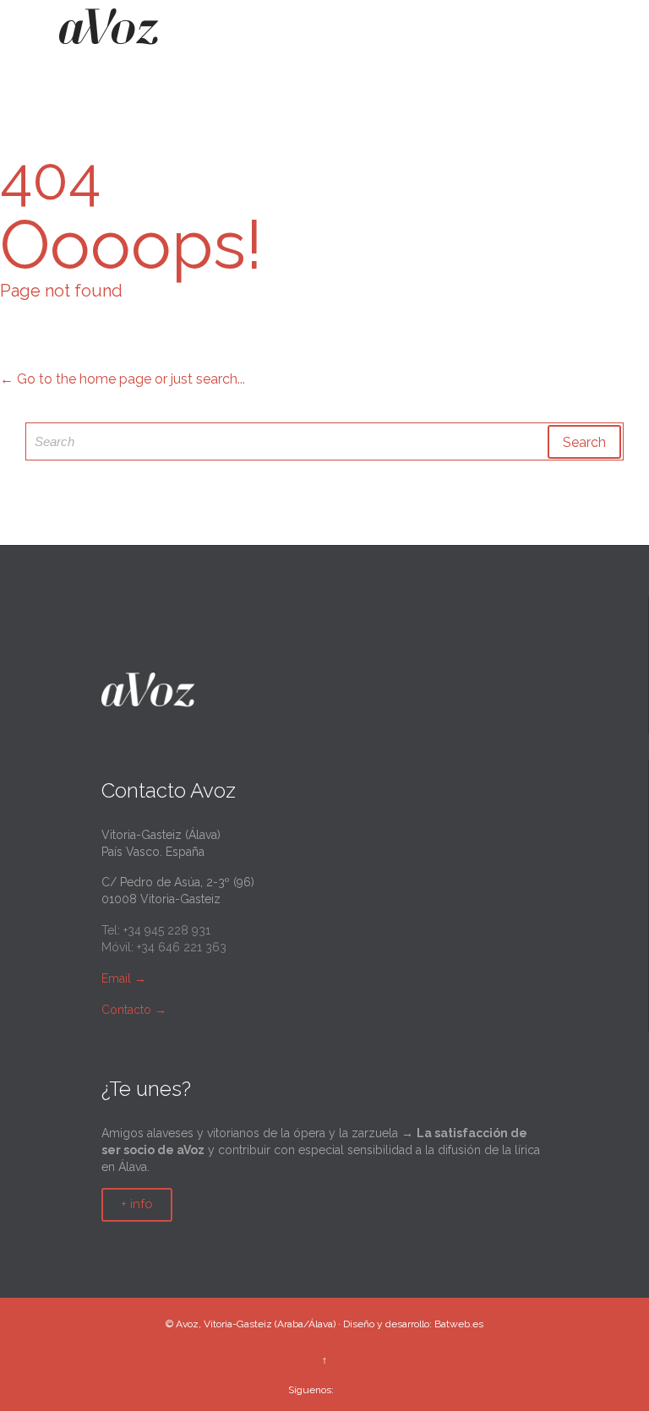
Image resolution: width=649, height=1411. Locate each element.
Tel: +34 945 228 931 (155, 930)
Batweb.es (458, 1324)
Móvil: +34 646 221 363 (163, 947)
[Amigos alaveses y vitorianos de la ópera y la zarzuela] (108, 32)
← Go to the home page (75, 379)
